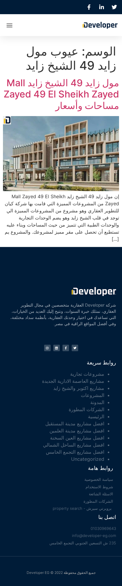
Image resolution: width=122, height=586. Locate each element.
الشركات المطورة (86, 409)
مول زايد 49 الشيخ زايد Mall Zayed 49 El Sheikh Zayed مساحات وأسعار (61, 94)
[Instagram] (47, 348)
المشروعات (92, 395)
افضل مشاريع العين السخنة (77, 438)
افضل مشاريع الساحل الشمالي (73, 445)
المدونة (97, 402)
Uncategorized (87, 459)
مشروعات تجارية (87, 374)
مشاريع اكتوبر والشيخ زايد (78, 388)
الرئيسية (96, 416)
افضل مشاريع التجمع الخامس (75, 452)
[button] (9, 25)
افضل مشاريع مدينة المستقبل (74, 424)
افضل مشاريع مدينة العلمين (76, 431)
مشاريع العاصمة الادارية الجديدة (73, 381)
